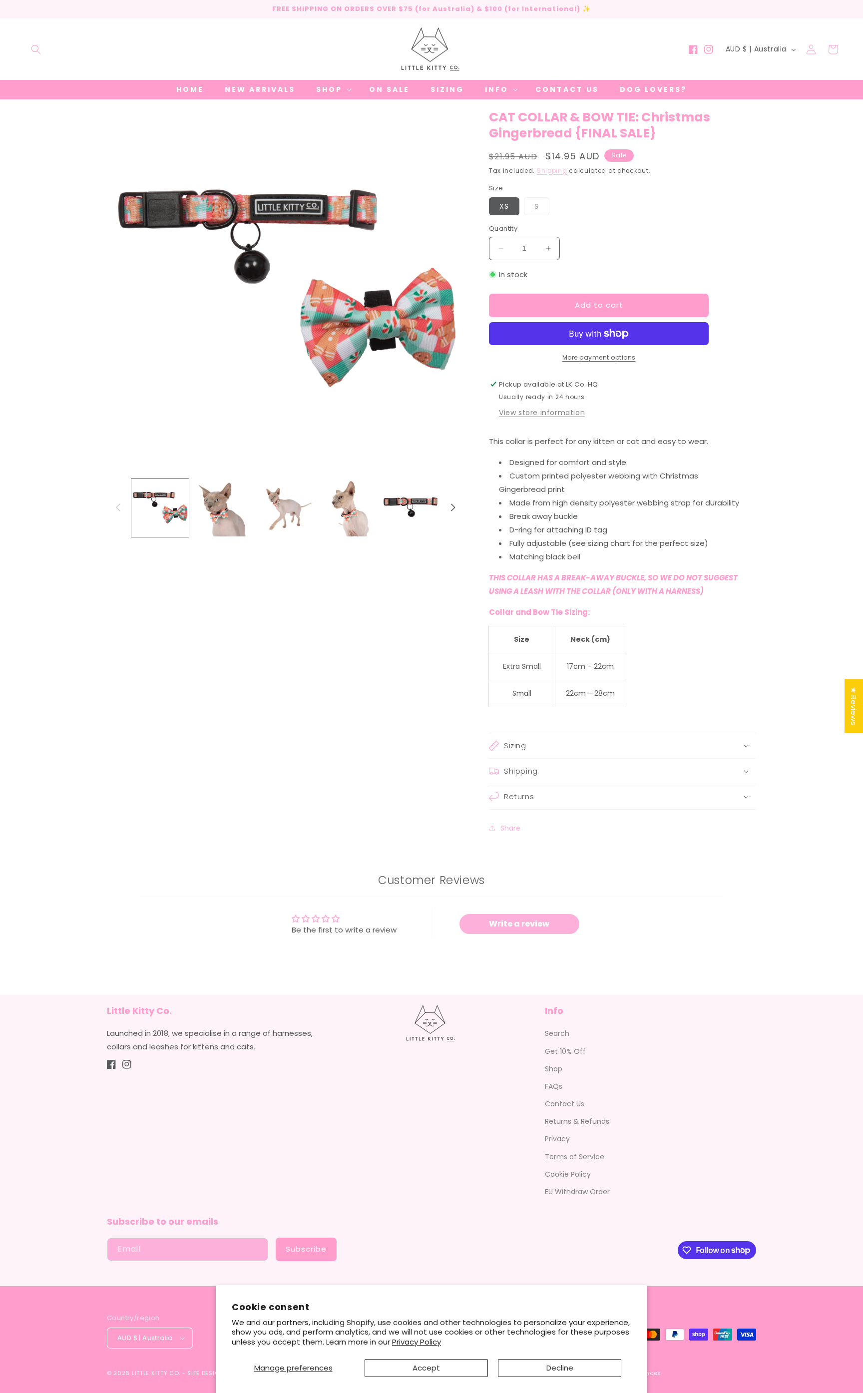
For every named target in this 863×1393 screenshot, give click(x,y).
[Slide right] (453, 507)
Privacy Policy (416, 1342)
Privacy (557, 1139)
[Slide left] (118, 507)
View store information (542, 413)
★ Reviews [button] (854, 706)
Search (557, 1033)
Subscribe (306, 1249)
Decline (559, 1368)
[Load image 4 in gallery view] (348, 507)
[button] (36, 49)
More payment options (599, 357)
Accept (426, 1368)
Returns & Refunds (577, 1121)
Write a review (519, 923)
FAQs (553, 1086)
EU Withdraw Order (577, 1192)
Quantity (503, 228)
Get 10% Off (565, 1051)
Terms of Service (574, 1157)
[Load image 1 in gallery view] (160, 507)
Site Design (205, 1373)
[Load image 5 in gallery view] (410, 507)
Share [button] (510, 828)
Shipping (552, 170)
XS (504, 206)
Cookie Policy (568, 1174)
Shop (553, 1069)
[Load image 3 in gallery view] (285, 507)
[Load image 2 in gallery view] (222, 507)
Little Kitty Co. (156, 1373)
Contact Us (564, 1104)
